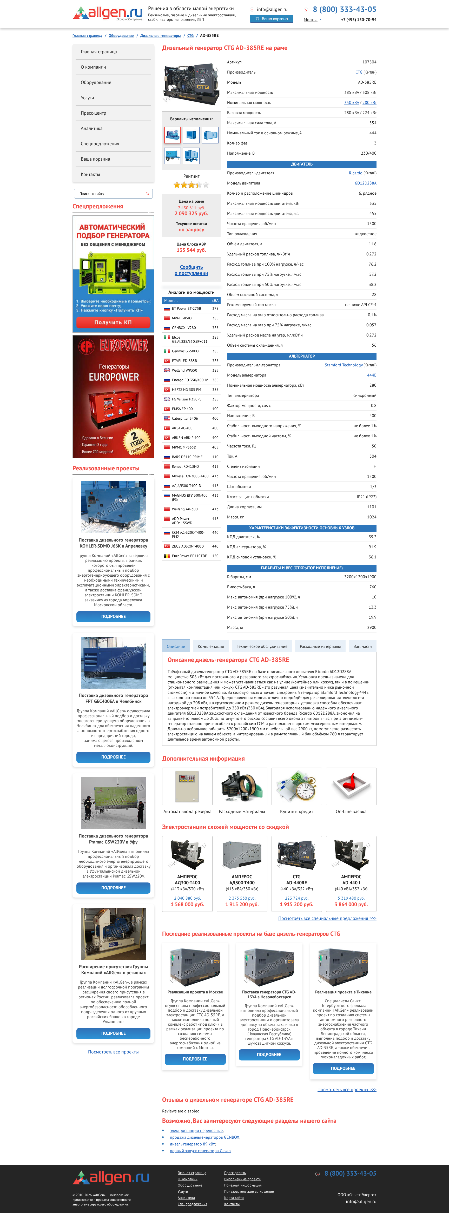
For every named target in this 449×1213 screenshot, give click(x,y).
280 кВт (369, 102)
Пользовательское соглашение (249, 1191)
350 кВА (351, 102)
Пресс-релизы (235, 1172)
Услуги (87, 98)
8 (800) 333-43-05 (345, 10)
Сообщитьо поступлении (191, 270)
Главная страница (99, 52)
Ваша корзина (95, 159)
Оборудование (96, 82)
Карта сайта (234, 1197)
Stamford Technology (343, 364)
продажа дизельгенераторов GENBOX (204, 1137)
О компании (93, 67)
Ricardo (355, 172)
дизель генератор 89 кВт (192, 1143)
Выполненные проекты (242, 1179)
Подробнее (195, 1059)
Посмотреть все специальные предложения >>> (327, 918)
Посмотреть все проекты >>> (347, 1089)
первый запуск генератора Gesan (200, 1150)
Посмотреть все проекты (113, 1052)
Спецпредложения (100, 144)
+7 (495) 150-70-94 (359, 20)
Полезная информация (243, 1185)
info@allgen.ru (272, 9)
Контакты (90, 174)
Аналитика (92, 128)
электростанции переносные (196, 1130)
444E (372, 375)
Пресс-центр (93, 113)
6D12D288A (366, 183)
